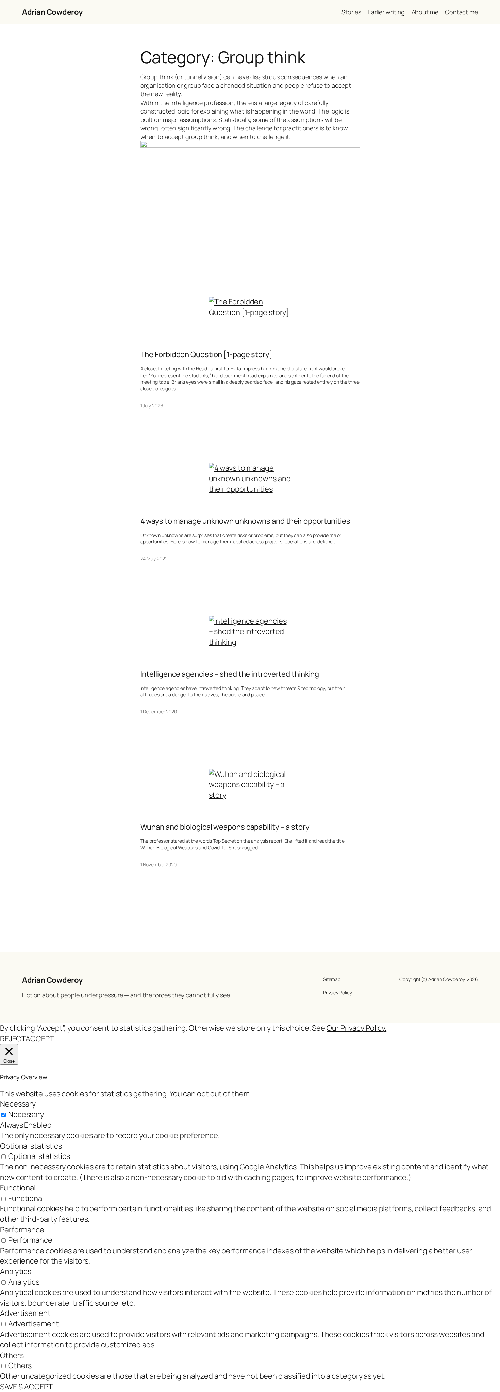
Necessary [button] (18, 1104)
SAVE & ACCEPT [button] (26, 1386)
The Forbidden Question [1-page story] (206, 354)
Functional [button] (18, 1188)
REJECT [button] (13, 1038)
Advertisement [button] (25, 1313)
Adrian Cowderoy (52, 12)
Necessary (26, 1114)
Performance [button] (22, 1229)
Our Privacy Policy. (356, 1028)
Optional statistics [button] (31, 1146)
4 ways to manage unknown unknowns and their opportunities (245, 521)
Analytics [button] (15, 1271)
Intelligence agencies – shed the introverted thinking (229, 674)
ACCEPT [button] (40, 1038)
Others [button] (11, 1355)
